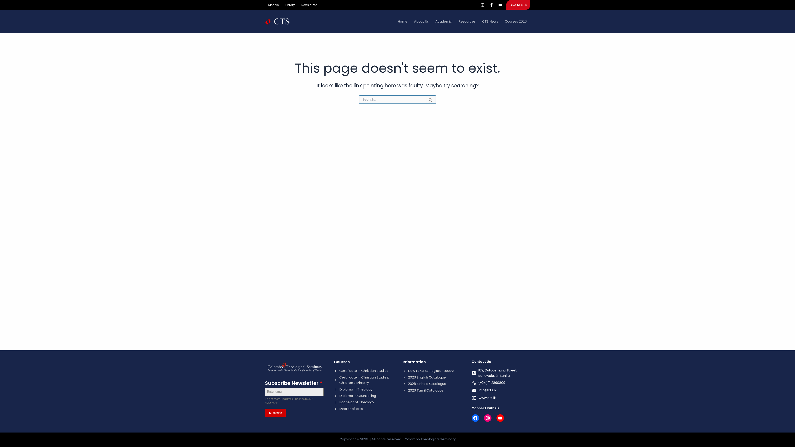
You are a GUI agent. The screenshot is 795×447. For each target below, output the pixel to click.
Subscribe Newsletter (293, 383)
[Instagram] (482, 5)
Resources (467, 21)
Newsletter (309, 5)
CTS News (490, 21)
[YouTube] (500, 5)
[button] (518, 5)
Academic (443, 21)
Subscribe (275, 413)
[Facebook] (491, 5)
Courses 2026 (516, 21)
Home (402, 21)
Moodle (273, 5)
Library (290, 5)
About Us (421, 21)
